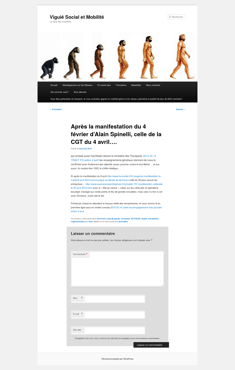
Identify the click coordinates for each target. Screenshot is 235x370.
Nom (78, 298)
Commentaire (80, 254)
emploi (144, 218)
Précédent (56, 109)
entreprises (153, 218)
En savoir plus (104, 85)
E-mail (78, 313)
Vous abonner (80, 91)
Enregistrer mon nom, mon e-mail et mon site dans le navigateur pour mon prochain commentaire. (117, 338)
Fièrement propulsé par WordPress (117, 358)
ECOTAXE (135, 218)
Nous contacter (153, 85)
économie (125, 218)
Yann (90, 221)
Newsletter (136, 85)
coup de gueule (113, 218)
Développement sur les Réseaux (78, 85)
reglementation (78, 221)
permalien (123, 221)
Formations (121, 85)
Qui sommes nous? (60, 91)
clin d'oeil (101, 218)
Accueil (54, 85)
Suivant (180, 109)
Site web (77, 329)
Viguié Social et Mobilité (77, 16)
